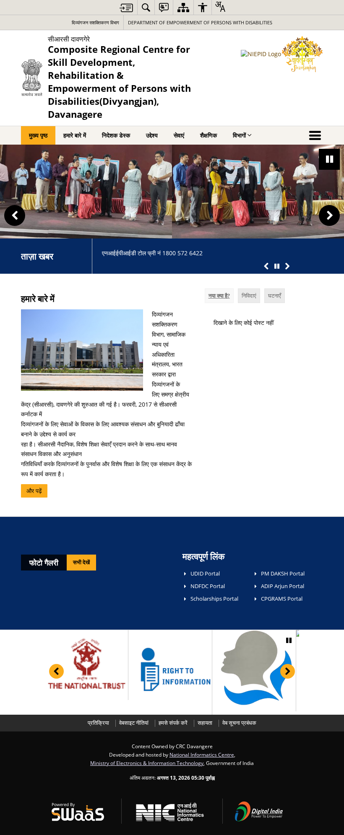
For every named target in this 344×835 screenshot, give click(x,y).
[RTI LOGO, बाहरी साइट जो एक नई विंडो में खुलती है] (170, 669)
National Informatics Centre (201, 754)
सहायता (205, 722)
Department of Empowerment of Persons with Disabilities (200, 22)
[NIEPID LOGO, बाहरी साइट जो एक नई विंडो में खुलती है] (254, 667)
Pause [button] (329, 159)
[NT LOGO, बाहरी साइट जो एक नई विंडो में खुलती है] (86, 662)
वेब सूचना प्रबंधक (239, 722)
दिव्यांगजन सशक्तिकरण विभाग (95, 22)
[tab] (219, 295)
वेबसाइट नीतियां (134, 722)
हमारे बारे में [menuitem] (74, 135)
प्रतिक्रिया (98, 722)
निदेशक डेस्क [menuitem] (116, 135)
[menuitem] (146, 7)
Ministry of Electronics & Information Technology (146, 763)
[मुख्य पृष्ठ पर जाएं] (126, 8)
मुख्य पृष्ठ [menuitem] (38, 135)
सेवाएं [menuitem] (179, 135)
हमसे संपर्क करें (173, 722)
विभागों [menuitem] (239, 135)
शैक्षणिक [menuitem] (208, 135)
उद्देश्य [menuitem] (152, 135)
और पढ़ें (34, 491)
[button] (14, 215)
